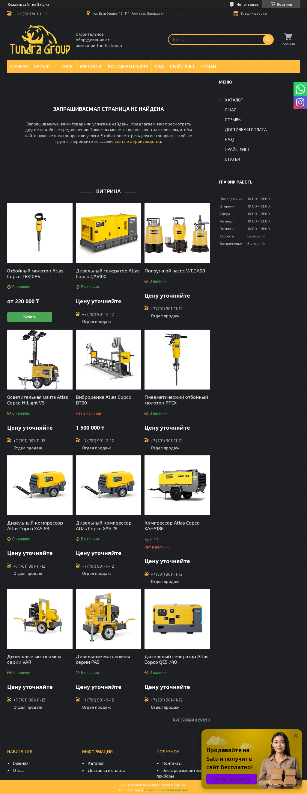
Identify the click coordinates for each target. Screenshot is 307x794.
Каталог (43, 66)
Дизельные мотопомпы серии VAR (34, 659)
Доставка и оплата (127, 66)
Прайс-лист (182, 66)
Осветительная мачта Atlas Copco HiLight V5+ (37, 399)
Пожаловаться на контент (166, 790)
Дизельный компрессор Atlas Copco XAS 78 (104, 525)
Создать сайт (19, 4)
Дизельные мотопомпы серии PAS (103, 659)
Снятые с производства (138, 141)
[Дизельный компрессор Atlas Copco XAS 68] (40, 485)
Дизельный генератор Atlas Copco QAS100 (108, 273)
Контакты (90, 66)
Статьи (208, 66)
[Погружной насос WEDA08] (177, 233)
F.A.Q (159, 66)
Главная (19, 66)
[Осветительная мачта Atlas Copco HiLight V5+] (40, 360)
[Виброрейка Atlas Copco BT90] (108, 360)
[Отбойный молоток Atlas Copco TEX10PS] (40, 233)
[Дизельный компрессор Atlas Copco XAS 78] (108, 485)
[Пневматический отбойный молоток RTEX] (177, 360)
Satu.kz (180, 784)
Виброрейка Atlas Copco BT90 (103, 399)
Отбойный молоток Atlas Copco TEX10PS (35, 273)
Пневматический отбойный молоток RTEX (176, 399)
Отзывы (233, 119)
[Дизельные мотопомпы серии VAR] (40, 619)
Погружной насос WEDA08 (175, 270)
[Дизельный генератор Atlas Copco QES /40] (177, 619)
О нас (67, 66)
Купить (29, 316)
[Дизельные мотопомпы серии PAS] (108, 619)
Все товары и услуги (191, 719)
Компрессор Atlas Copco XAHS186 (172, 525)
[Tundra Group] (40, 39)
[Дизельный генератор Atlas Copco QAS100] (108, 233)
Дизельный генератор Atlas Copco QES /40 (176, 659)
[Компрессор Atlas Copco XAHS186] (177, 485)
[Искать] (268, 39)
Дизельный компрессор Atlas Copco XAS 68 (35, 525)
